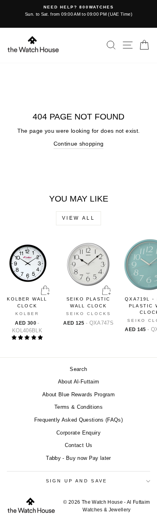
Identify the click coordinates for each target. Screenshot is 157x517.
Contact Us (78, 445)
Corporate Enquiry (78, 433)
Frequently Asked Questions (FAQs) (78, 420)
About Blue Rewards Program (78, 394)
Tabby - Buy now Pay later (78, 458)
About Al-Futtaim (78, 382)
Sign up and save (76, 480)
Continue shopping (79, 144)
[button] (27, 337)
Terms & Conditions (78, 407)
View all (78, 218)
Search (78, 369)
